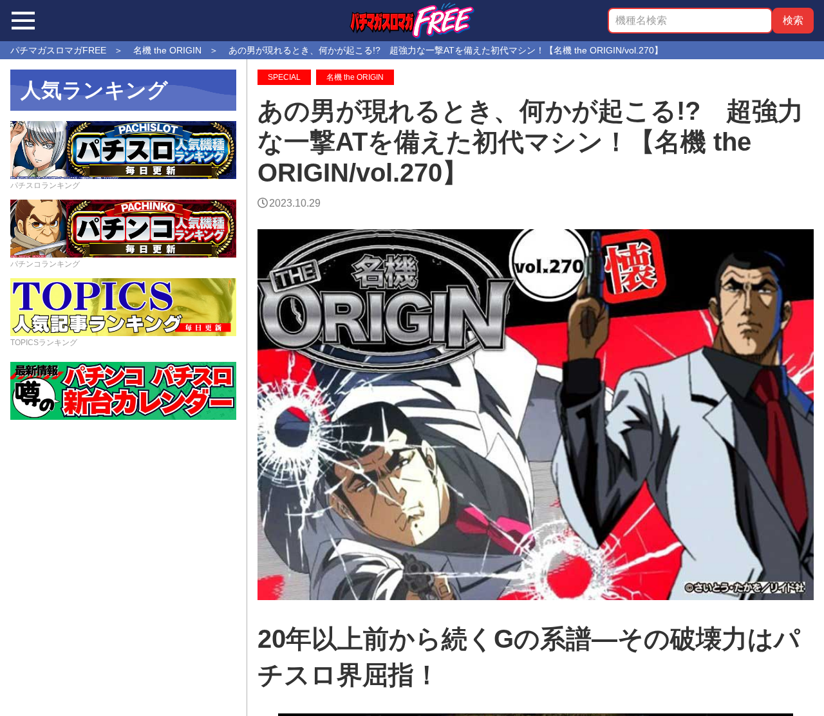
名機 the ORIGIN (355, 77)
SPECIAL (284, 77)
